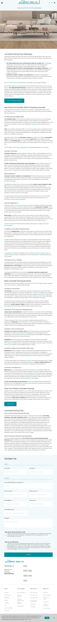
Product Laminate (26, 23)
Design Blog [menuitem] (20, 606)
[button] (49, 2)
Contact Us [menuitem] (46, 601)
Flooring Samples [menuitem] (19, 595)
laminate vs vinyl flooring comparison (14, 199)
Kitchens (9, 186)
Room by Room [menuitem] (47, 595)
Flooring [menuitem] (6, 592)
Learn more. (28, 619)
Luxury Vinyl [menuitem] (7, 595)
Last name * (32, 468)
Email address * (8, 500)
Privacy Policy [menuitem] (46, 608)
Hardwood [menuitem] (7, 597)
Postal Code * (32, 500)
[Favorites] (52, 2)
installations (34, 124)
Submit (28, 554)
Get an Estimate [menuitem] (8, 608)
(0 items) (54, 2)
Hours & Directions (9, 573)
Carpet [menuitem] (6, 600)
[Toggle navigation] (2, 3)
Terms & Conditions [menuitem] (46, 605)
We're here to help (9, 86)
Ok (47, 617)
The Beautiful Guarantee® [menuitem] (33, 601)
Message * (6, 518)
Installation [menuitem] (33, 606)
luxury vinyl (9, 344)
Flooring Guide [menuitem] (34, 597)
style (21, 269)
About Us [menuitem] (45, 592)
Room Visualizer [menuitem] (21, 592)
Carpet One (7, 23)
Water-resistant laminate (19, 334)
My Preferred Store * (9, 509)
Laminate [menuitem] (6, 602)
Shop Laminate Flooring (14, 100)
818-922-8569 (38, 8)
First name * (7, 468)
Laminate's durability (38, 292)
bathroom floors (33, 373)
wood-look (18, 205)
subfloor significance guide (37, 253)
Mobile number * (33, 491)
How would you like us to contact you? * (14, 482)
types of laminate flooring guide (18, 147)
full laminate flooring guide (16, 82)
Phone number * (8, 491)
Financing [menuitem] (6, 610)
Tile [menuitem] (5, 605)
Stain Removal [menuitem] (33, 592)
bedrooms (48, 163)
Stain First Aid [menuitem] (33, 595)
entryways (29, 360)
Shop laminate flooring (13, 306)
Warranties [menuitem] (33, 604)
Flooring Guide (16, 23)
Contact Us (10, 404)
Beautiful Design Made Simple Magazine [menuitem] (20, 601)
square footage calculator (11, 254)
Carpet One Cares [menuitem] (46, 598)
